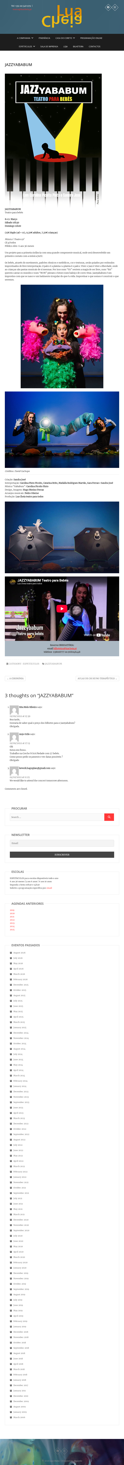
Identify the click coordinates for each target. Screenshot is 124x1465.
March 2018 (19, 1369)
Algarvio (78, 1461)
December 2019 (20, 1273)
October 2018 (19, 1342)
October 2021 (19, 1187)
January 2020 (19, 1268)
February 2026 (20, 979)
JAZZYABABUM (53, 663)
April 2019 (18, 1316)
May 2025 (18, 1011)
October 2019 (19, 1284)
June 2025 (18, 1006)
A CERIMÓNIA (15, 678)
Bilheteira (78, 46)
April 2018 (18, 1364)
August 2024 (19, 1049)
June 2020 (18, 1241)
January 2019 (19, 1326)
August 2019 (19, 1294)
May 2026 (18, 963)
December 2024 (21, 1033)
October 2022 (19, 1129)
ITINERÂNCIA (44, 38)
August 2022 (19, 1139)
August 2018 (19, 1353)
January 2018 (19, 1380)
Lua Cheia (54, 1461)
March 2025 (19, 1022)
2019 (12, 910)
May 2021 (17, 1209)
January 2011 (19, 1390)
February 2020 (20, 1262)
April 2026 (18, 968)
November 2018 (21, 1337)
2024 (12, 926)
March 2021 (19, 1214)
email (49, 888)
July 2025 (17, 1001)
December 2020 (21, 1220)
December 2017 (20, 1385)
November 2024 (21, 1038)
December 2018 (20, 1332)
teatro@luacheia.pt (22, 9)
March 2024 (19, 1075)
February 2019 (20, 1321)
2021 (12, 916)
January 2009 (20, 1412)
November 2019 (21, 1278)
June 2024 (18, 1059)
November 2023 (21, 1097)
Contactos (94, 46)
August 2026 (19, 952)
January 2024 (19, 1086)
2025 (12, 929)
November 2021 (20, 1182)
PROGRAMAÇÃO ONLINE (91, 38)
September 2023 (21, 1102)
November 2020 (21, 1225)
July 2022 (17, 1145)
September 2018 (21, 1348)
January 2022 (19, 1177)
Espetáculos (25, 46)
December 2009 (21, 1401)
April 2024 (18, 1070)
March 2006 (19, 1417)
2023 (12, 923)
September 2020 (21, 1230)
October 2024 (19, 1043)
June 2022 (18, 1150)
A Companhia (23, 38)
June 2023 (18, 1107)
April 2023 (18, 1113)
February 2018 (20, 1374)
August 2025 (19, 995)
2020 (12, 913)
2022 (12, 920)
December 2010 (20, 1396)
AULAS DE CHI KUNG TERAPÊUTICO (97, 678)
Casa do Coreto (64, 38)
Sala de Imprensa (49, 46)
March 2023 (19, 1118)
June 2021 (18, 1203)
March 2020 (19, 1257)
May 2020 (18, 1246)
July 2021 (17, 1198)
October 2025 (19, 990)
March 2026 (19, 974)
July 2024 (18, 1054)
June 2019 (18, 1305)
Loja (65, 46)
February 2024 (20, 1081)
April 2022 (18, 1161)
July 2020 (18, 1236)
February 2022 (20, 1171)
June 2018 (18, 1358)
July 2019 (17, 1300)
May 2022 (18, 1155)
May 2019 (18, 1310)
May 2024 (18, 1065)
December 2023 (20, 1091)
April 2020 (18, 1252)
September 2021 (21, 1193)
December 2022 (20, 1123)
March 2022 (19, 1166)
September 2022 (21, 1134)
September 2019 (21, 1289)
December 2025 (20, 985)
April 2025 (18, 1017)
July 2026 (18, 958)
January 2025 (19, 1027)
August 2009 (19, 1406)
